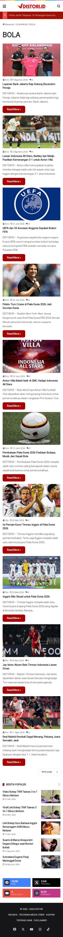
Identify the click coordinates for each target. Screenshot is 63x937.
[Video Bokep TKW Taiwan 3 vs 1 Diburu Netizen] (50, 796)
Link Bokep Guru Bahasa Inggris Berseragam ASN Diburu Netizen (20, 827)
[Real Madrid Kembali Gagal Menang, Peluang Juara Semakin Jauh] (31, 712)
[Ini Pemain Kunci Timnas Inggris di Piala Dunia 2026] (31, 500)
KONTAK (50, 914)
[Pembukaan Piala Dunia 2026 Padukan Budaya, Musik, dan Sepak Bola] (31, 428)
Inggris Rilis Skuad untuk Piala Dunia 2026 (26, 596)
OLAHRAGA (22, 24)
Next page (47, 771)
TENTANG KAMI (24, 920)
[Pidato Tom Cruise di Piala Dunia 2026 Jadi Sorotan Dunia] (31, 280)
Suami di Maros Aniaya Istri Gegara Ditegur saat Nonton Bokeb (18, 844)
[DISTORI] (32, 6)
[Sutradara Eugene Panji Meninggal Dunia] (50, 861)
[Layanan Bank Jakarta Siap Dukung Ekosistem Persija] (31, 60)
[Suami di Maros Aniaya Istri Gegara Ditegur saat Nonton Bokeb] (50, 844)
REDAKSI (13, 914)
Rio (6, 520)
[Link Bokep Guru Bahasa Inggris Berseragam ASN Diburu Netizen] (50, 828)
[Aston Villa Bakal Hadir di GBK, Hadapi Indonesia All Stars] (31, 356)
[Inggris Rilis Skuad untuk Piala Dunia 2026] (31, 572)
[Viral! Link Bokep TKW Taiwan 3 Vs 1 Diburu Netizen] (50, 812)
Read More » (14, 109)
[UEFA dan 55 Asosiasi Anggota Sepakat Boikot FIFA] (31, 204)
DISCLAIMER (40, 920)
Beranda (9, 24)
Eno (7, 80)
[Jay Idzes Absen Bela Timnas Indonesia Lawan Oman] (31, 640)
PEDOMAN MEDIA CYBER (31, 914)
